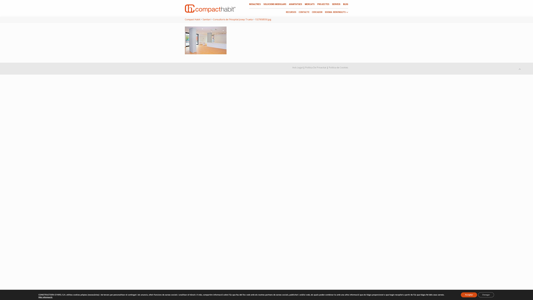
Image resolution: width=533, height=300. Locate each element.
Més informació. (45, 297)
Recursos (291, 12)
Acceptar (469, 294)
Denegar (486, 294)
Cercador (317, 12)
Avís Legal (297, 67)
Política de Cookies (338, 67)
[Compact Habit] (210, 8)
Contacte (304, 12)
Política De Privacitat (315, 67)
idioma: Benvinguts (335, 12)
